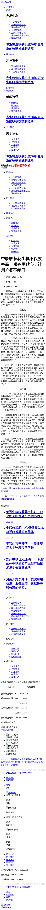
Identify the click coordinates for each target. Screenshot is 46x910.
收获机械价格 (8, 762)
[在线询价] (6, 905)
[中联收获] (6, 2)
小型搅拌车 (13, 765)
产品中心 (10, 10)
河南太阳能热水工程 (32, 762)
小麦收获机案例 (18, 72)
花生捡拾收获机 (18, 27)
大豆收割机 (16, 30)
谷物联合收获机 (26, 759)
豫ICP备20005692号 (23, 773)
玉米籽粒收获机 (18, 33)
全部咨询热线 (7, 730)
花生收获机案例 (18, 69)
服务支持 (10, 88)
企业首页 (10, 7)
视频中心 (15, 105)
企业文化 (15, 142)
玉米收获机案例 (18, 66)
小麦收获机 (14, 759)
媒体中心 (15, 150)
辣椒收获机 (16, 38)
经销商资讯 (16, 111)
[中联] (4, 167)
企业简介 (15, 139)
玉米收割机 (16, 22)
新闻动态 (15, 103)
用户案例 (10, 54)
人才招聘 (15, 145)
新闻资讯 (10, 91)
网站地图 (10, 780)
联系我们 (15, 147)
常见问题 (15, 108)
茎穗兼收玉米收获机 (20, 35)
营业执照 (10, 773)
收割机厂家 (19, 762)
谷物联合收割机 (18, 24)
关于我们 (10, 127)
